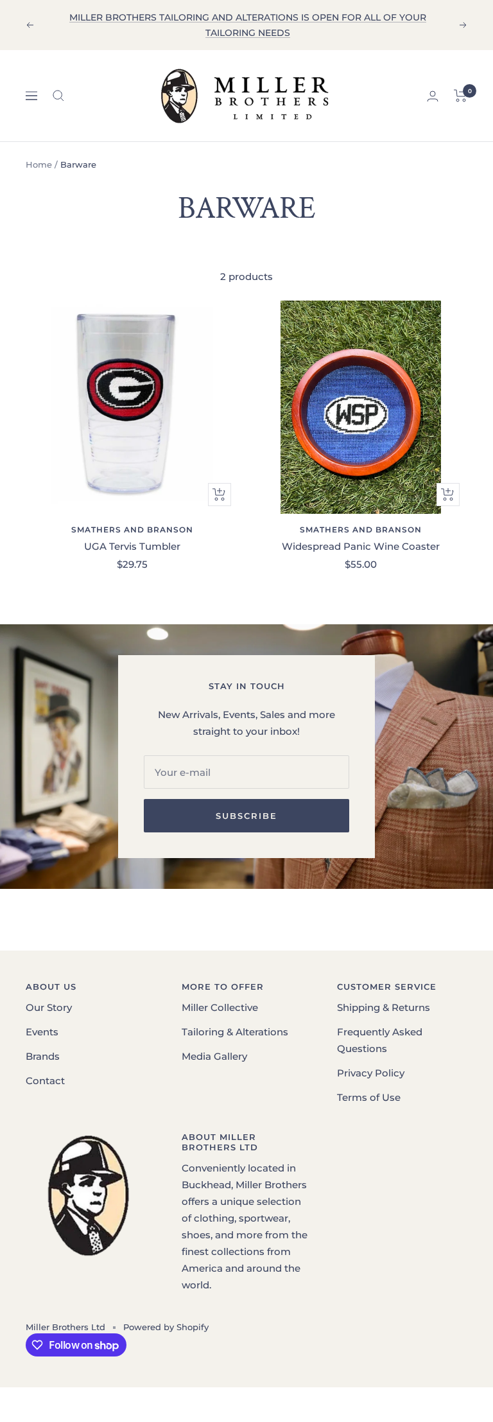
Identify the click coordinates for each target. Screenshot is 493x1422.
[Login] (432, 96)
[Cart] (460, 95)
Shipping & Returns (383, 1007)
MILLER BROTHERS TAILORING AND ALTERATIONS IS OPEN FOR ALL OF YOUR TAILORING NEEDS (247, 25)
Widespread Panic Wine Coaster (361, 546)
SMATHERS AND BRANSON (132, 529)
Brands (43, 1056)
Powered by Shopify (166, 1327)
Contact (45, 1081)
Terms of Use (369, 1097)
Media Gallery (214, 1056)
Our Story (49, 1007)
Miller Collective (220, 1007)
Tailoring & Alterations (235, 1032)
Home (39, 164)
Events (42, 1032)
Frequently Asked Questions (379, 1040)
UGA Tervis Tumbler (132, 546)
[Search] (58, 95)
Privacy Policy (370, 1073)
